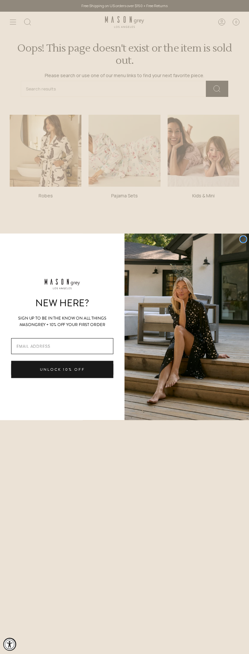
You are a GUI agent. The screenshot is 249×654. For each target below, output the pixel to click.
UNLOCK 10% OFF (62, 370)
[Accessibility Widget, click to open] (9, 644)
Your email (22, 333)
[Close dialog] (243, 239)
